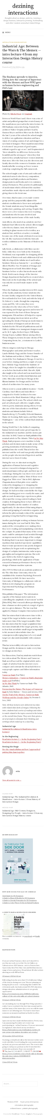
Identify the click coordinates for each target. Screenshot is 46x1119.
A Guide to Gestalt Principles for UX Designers (19, 900)
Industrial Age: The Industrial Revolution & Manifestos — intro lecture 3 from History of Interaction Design (21, 799)
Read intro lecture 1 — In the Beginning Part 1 (21, 742)
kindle (38, 936)
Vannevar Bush (8, 675)
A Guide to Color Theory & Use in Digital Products (20, 903)
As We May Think (9, 683)
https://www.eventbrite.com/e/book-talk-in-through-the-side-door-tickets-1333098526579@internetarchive (22, 1056)
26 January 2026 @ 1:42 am (11, 976)
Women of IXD (12, 1102)
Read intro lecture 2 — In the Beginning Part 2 (22, 739)
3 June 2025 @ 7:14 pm (9, 1062)
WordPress (15, 1114)
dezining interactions (23, 9)
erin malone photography (24, 1105)
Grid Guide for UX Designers (12, 896)
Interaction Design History (14, 42)
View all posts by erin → (11, 780)
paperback (28, 936)
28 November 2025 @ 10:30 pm (12, 1036)
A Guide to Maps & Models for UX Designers (18, 898)
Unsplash (28, 114)
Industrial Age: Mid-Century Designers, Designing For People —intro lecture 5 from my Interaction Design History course (22, 813)
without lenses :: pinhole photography (24, 1108)
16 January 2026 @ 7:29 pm (11, 1000)
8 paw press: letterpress (30, 1102)
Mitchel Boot (15, 114)
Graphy (28, 1114)
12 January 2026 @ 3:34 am (11, 1017)
